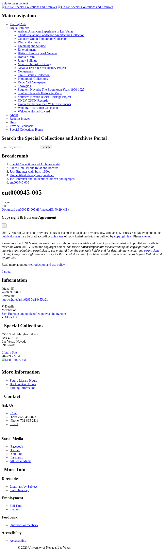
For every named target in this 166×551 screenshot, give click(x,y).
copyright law (123, 236)
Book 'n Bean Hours (23, 384)
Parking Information (22, 387)
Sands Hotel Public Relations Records (34, 168)
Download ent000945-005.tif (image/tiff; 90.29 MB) (35, 209)
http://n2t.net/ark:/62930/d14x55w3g (25, 299)
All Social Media (20, 461)
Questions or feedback (24, 525)
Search (46, 147)
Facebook (17, 446)
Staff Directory (19, 490)
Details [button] (9, 306)
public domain (11, 236)
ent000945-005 (19, 182)
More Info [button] (11, 317)
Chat (14, 413)
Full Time (16, 505)
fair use (58, 236)
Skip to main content (15, 3)
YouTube (16, 453)
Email (14, 424)
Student (14, 509)
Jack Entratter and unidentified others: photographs (42, 179)
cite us (146, 236)
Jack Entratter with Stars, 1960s (30, 171)
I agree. (6, 271)
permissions (151, 250)
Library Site (10, 352)
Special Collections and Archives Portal (35, 164)
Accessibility (18, 540)
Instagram (17, 457)
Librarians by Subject (23, 486)
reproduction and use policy (47, 264)
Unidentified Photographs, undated (32, 175)
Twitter (15, 450)
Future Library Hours (23, 380)
